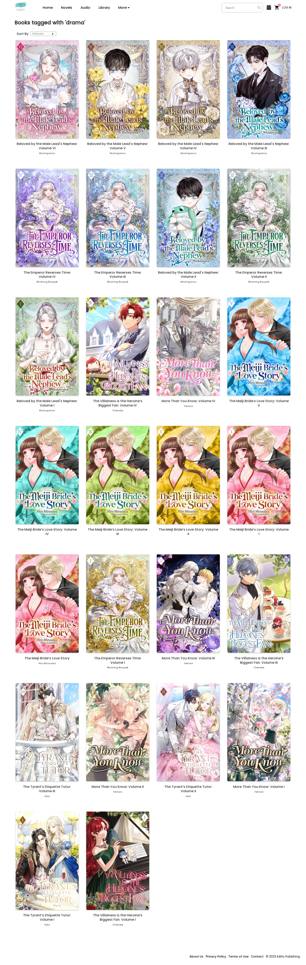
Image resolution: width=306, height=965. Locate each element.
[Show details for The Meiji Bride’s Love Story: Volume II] (188, 475)
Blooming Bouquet (47, 281)
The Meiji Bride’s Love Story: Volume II (188, 532)
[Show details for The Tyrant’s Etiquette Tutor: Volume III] (47, 732)
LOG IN (286, 7)
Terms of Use (238, 956)
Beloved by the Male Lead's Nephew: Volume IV (188, 146)
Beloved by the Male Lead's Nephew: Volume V (117, 146)
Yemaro (188, 406)
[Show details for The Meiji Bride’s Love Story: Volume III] (117, 475)
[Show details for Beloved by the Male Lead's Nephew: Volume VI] (47, 89)
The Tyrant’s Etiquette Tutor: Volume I (47, 917)
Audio (85, 8)
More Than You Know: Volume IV (188, 401)
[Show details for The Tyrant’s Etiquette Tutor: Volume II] (188, 732)
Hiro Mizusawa (47, 663)
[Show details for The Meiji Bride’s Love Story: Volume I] (258, 475)
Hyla (47, 796)
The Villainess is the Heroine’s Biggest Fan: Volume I (117, 917)
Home (48, 8)
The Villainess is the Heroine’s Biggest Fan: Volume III (259, 660)
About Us (196, 956)
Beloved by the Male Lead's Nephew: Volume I (47, 403)
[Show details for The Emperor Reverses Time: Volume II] (258, 217)
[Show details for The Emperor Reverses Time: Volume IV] (47, 217)
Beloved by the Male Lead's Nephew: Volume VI (47, 146)
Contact (257, 956)
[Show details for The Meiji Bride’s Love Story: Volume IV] (47, 475)
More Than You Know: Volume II (118, 787)
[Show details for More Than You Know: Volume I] (258, 732)
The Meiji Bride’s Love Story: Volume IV (47, 532)
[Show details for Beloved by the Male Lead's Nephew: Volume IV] (188, 89)
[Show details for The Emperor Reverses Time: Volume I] (117, 603)
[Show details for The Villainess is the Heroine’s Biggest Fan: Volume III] (258, 603)
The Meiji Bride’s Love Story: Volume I (259, 532)
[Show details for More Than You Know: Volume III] (188, 603)
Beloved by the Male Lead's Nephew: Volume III (259, 146)
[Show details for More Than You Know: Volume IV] (188, 346)
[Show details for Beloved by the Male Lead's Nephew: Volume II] (188, 217)
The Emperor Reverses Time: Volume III (117, 275)
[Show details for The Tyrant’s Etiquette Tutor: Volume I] (47, 860)
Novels (66, 8)
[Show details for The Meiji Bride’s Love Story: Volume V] (258, 346)
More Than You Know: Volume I (259, 787)
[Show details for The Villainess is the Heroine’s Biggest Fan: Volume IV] (117, 346)
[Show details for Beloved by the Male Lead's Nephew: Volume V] (117, 89)
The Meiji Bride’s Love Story (47, 658)
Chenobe (117, 410)
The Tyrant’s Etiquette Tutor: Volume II (188, 789)
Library (104, 8)
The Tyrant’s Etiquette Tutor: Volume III (47, 789)
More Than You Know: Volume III (188, 658)
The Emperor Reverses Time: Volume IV (47, 275)
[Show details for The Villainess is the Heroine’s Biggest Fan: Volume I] (117, 860)
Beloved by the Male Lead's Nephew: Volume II (188, 275)
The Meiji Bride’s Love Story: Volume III (117, 532)
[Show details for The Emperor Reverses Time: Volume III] (117, 217)
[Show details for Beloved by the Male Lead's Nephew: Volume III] (258, 89)
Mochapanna (47, 153)
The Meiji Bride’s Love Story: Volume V (259, 403)
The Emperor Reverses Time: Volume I (117, 660)
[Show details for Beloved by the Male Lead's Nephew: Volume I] (47, 346)
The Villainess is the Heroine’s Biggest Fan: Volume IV (117, 403)
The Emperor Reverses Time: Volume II (258, 275)
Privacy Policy (216, 956)
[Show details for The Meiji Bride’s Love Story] (47, 603)
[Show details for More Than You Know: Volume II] (117, 732)
